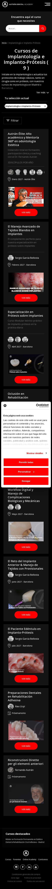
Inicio (4, 42)
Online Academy (29, 859)
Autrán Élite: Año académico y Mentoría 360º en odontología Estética (23, 139)
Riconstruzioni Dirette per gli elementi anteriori (25, 762)
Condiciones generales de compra (26, 874)
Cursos (8, 859)
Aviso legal (15, 878)
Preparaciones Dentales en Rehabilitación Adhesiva (24, 696)
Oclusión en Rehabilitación (18, 395)
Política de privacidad (32, 878)
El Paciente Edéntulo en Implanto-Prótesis (24, 630)
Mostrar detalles (35, 453)
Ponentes (17, 859)
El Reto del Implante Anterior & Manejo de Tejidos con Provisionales (25, 564)
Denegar (26, 481)
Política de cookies (15, 881)
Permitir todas (26, 462)
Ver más (26, 212)
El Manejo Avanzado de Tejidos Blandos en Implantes (24, 230)
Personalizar (24, 471)
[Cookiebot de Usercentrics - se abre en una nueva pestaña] (37, 405)
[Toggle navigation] (47, 4)
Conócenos (43, 859)
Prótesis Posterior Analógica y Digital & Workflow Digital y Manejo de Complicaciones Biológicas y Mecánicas (24, 491)
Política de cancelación (36, 881)
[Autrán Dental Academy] (17, 4)
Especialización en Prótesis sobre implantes (25, 314)
